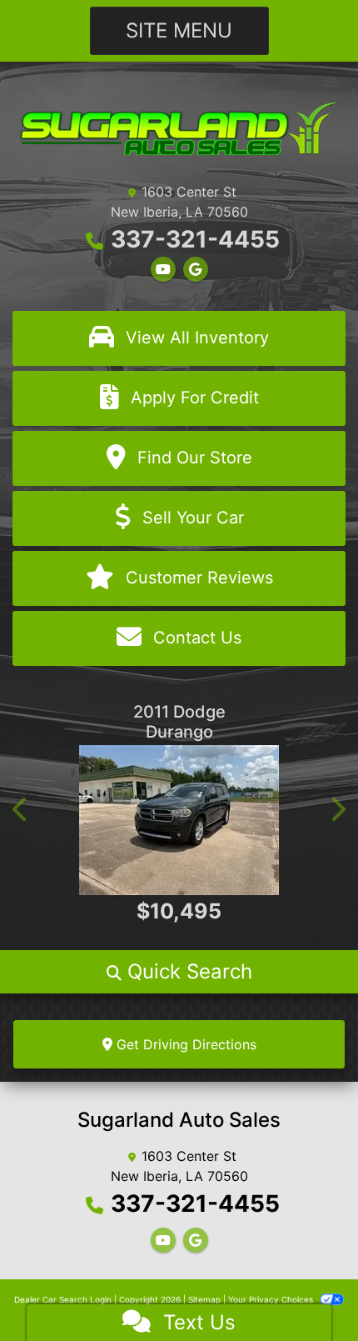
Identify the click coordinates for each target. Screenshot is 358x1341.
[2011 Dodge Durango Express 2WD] (179, 820)
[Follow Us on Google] (195, 269)
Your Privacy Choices (272, 1299)
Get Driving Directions (184, 1044)
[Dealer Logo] (179, 126)
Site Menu (179, 30)
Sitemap (204, 1299)
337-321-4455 (195, 239)
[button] (20, 809)
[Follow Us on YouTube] (163, 269)
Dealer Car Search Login (63, 1299)
